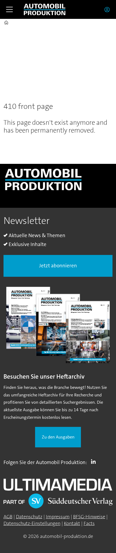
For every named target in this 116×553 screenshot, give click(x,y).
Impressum (58, 516)
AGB (8, 516)
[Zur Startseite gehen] (44, 9)
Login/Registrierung (108, 9)
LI (95, 461)
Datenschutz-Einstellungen (32, 523)
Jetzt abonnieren (58, 265)
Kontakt (72, 523)
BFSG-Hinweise (89, 516)
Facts (89, 523)
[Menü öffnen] (9, 9)
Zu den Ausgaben (58, 437)
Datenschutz (29, 516)
